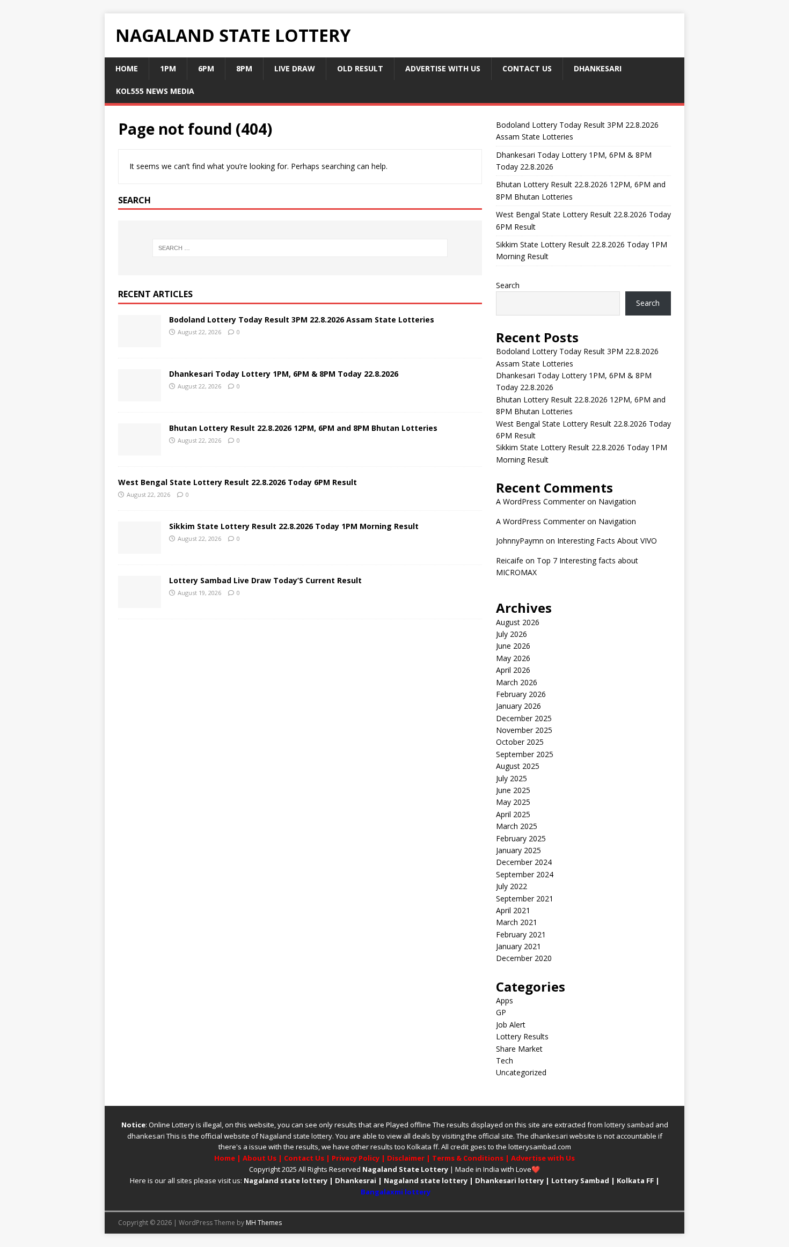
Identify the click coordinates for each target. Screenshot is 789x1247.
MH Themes (264, 1222)
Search (508, 285)
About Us (259, 1158)
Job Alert (510, 1024)
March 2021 (516, 922)
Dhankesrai (355, 1180)
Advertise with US (442, 68)
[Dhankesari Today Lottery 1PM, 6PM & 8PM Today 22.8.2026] (139, 395)
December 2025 (524, 718)
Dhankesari (598, 68)
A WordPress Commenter (540, 501)
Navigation (617, 501)
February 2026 (521, 694)
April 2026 (513, 670)
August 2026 (517, 622)
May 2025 (513, 802)
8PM (244, 68)
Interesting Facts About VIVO (607, 541)
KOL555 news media (155, 91)
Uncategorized (521, 1072)
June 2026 (513, 646)
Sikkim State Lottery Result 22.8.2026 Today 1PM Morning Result (294, 526)
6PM (206, 68)
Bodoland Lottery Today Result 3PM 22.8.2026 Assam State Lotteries (301, 319)
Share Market (519, 1049)
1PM (168, 68)
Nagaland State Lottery (405, 1169)
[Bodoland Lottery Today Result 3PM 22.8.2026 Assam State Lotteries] (139, 341)
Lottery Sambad (580, 1180)
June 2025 (513, 790)
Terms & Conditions (467, 1158)
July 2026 (511, 634)
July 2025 (511, 778)
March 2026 (516, 682)
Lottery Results (522, 1036)
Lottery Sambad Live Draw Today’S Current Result (265, 580)
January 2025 (518, 850)
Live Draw (294, 68)
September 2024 (524, 874)
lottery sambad (629, 1124)
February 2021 (521, 934)
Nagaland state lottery (296, 1136)
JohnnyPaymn (520, 541)
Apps (504, 1000)
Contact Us (527, 68)
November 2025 (524, 730)
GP (501, 1012)
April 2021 (513, 910)
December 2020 (524, 958)
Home (126, 68)
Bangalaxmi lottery (395, 1192)
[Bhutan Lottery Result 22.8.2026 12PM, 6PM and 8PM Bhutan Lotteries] (139, 449)
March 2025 (516, 826)
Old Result (360, 68)
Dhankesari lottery (509, 1180)
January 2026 (518, 706)
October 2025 (520, 742)
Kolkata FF (635, 1180)
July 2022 (511, 886)
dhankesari (146, 1136)
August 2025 (517, 766)
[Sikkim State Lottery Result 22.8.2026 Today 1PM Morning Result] (139, 547)
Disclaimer (406, 1158)
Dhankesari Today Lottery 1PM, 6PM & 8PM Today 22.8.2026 (283, 374)
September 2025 (524, 754)
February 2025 (521, 838)
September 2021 (524, 898)
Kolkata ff (422, 1146)
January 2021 (518, 946)
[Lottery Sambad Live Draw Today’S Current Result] (139, 601)
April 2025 (513, 814)
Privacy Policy (355, 1158)
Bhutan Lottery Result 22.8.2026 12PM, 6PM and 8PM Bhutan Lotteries (303, 428)
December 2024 (524, 862)
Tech (504, 1060)
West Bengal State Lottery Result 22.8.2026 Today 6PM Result (237, 482)
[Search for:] (300, 248)
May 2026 (513, 658)
